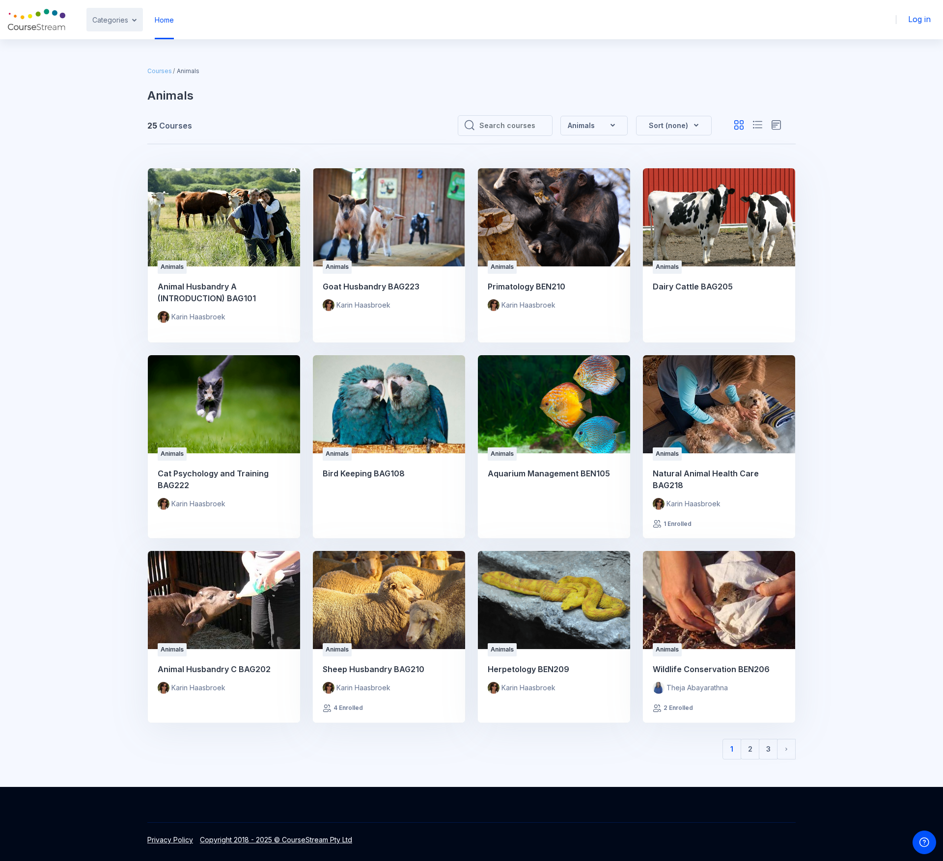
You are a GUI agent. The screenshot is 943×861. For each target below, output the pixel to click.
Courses (159, 71)
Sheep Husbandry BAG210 (373, 669)
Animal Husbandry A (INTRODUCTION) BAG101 (207, 292)
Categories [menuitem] (110, 20)
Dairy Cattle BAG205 (693, 286)
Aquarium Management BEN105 (549, 473)
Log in (919, 19)
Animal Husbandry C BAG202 (214, 669)
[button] (674, 125)
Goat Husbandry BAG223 (371, 286)
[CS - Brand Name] (36, 19)
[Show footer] (924, 842)
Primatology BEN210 (526, 286)
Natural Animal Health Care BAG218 (706, 479)
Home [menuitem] (164, 20)
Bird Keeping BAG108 (364, 473)
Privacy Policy (170, 839)
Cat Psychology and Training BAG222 (213, 479)
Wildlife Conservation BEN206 (711, 669)
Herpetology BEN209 (528, 669)
